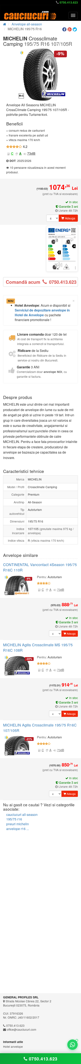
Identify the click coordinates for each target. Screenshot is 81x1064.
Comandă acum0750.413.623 (41, 282)
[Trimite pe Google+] (70, 29)
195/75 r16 (14, 819)
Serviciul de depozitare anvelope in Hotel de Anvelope (42, 312)
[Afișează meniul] (73, 15)
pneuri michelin (17, 823)
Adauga (69, 218)
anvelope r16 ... (17, 828)
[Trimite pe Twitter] (75, 29)
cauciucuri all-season (22, 814)
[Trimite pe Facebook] (65, 29)
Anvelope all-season (27, 24)
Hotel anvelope (13, 1046)
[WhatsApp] (72, 1044)
